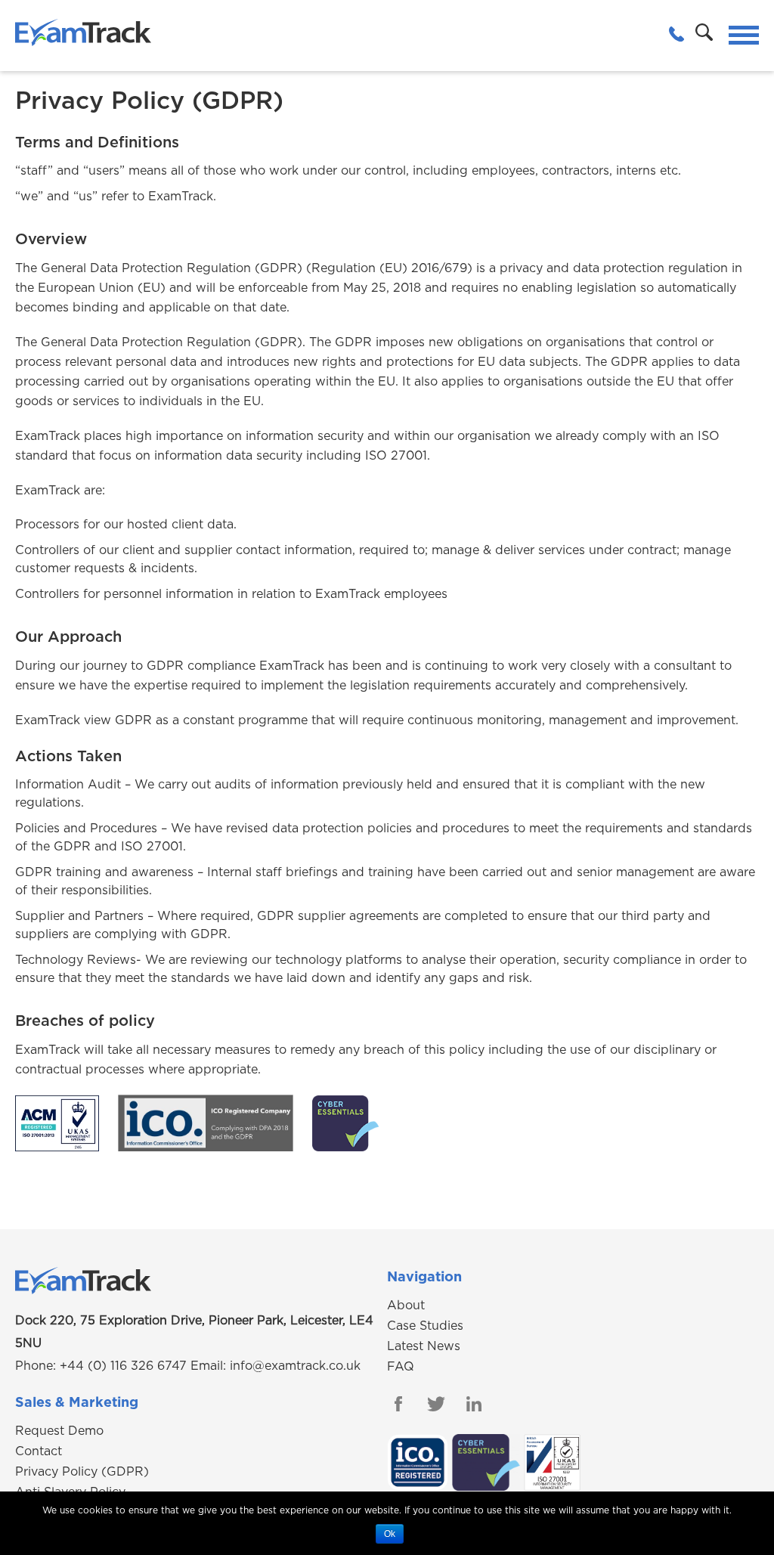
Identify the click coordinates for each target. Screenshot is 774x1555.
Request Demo (59, 1431)
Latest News (423, 1346)
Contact (38, 1451)
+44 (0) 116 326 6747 (123, 1366)
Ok (389, 1534)
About (406, 1305)
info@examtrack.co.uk (295, 1366)
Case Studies (425, 1326)
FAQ (400, 1367)
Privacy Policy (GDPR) (82, 1472)
